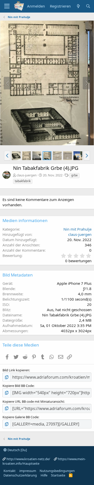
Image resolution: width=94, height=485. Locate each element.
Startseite (58, 475)
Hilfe (44, 475)
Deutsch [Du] (17, 450)
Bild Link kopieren (16, 370)
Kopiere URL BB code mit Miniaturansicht (33, 401)
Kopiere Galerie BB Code (20, 417)
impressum (27, 470)
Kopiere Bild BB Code (18, 385)
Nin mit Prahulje (77, 229)
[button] (7, 155)
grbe (74, 175)
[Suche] (88, 6)
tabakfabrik (23, 181)
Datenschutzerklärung (20, 475)
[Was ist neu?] (78, 6)
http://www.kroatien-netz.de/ (28, 459)
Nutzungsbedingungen (57, 470)
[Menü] (7, 6)
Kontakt (10, 470)
